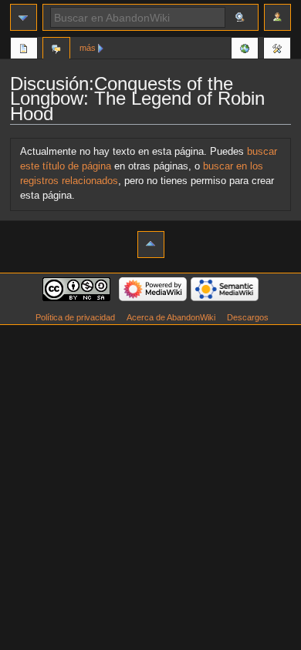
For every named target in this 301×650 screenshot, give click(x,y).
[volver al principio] (150, 244)
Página (24, 50)
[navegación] (23, 17)
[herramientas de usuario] (277, 17)
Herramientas (277, 50)
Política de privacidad (75, 317)
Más (87, 47)
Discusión (56, 50)
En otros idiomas (245, 50)
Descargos (248, 317)
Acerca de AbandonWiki (171, 317)
